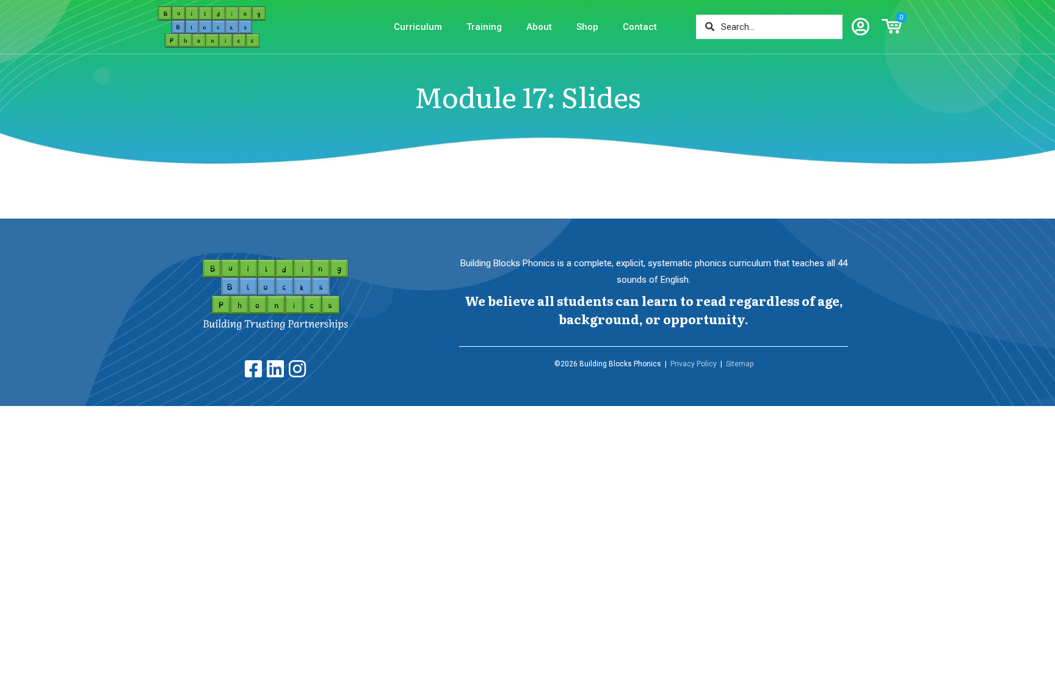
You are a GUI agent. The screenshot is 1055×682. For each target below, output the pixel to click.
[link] (275, 295)
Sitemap (739, 364)
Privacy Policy (693, 364)
